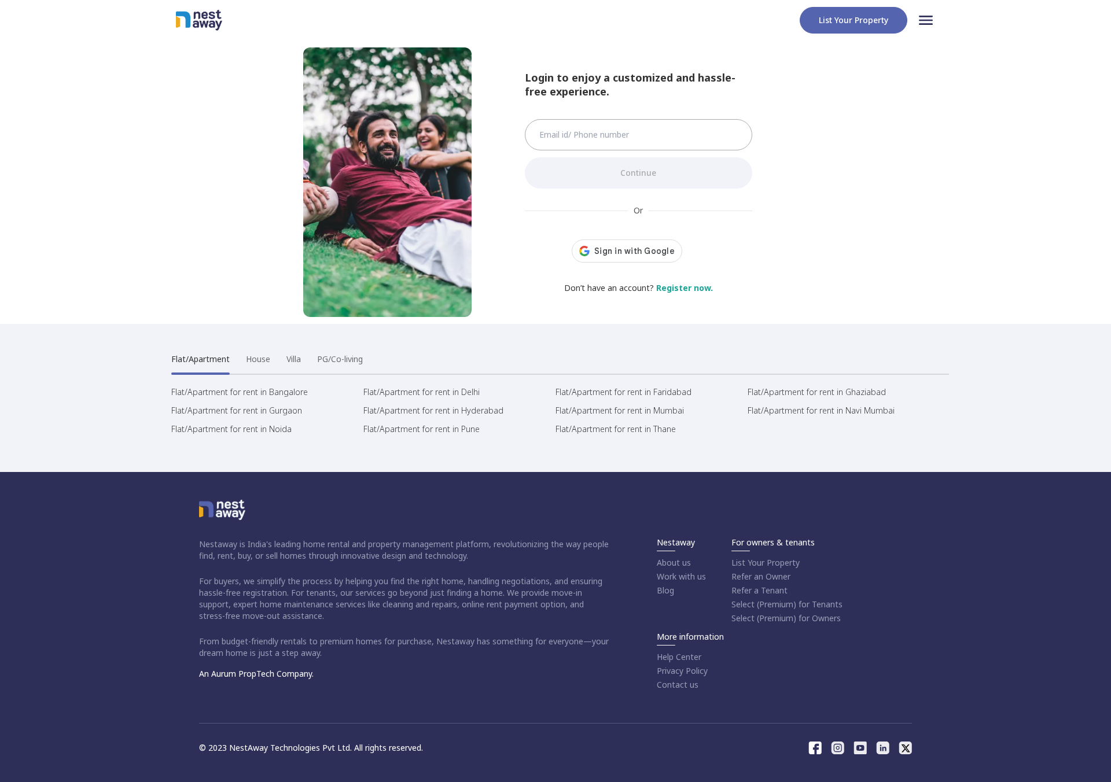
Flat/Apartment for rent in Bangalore (239, 391)
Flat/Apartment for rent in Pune (421, 428)
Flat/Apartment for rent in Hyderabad (433, 410)
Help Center (679, 656)
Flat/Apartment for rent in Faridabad (623, 391)
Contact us (677, 684)
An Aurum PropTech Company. (256, 673)
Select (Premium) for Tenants (787, 604)
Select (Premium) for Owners (786, 618)
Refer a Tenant (759, 590)
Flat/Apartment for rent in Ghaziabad (817, 391)
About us (674, 562)
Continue (638, 172)
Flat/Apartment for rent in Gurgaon (236, 410)
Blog (665, 590)
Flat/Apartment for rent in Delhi (421, 391)
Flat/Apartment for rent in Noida (231, 428)
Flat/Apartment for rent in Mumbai (620, 410)
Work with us (681, 576)
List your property (853, 19)
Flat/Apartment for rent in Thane (616, 428)
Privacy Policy (682, 670)
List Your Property (765, 562)
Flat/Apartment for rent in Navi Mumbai (821, 410)
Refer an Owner (760, 576)
